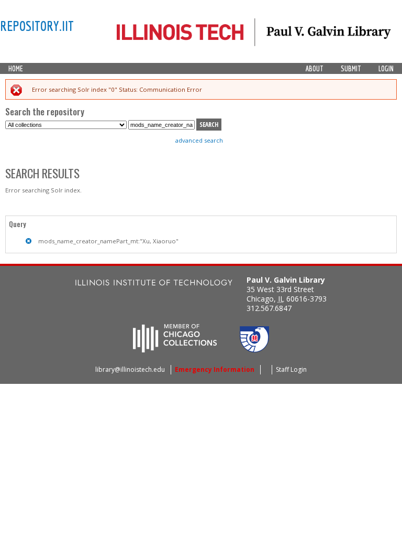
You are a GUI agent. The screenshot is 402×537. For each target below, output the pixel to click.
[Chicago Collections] (175, 349)
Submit (351, 69)
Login (386, 69)
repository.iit (37, 26)
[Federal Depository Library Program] (254, 349)
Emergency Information (214, 369)
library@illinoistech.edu (130, 369)
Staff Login (291, 369)
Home (15, 69)
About (314, 69)
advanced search (199, 140)
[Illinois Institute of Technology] (153, 284)
